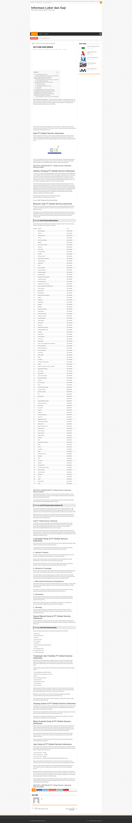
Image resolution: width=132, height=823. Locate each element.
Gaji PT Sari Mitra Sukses (92, 68)
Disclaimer (33, 2)
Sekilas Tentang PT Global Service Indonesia (43, 77)
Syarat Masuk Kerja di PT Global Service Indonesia (44, 89)
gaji (59, 126)
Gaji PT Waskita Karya (91, 63)
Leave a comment (58, 49)
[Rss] (92, 3)
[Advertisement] (76, 21)
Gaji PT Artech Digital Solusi (43, 38)
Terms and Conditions (47, 2)
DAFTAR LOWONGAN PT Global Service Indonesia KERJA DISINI (47, 75)
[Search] (101, 3)
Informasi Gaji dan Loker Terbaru (95, 820)
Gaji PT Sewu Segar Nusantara (93, 46)
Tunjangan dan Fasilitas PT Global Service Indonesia (45, 91)
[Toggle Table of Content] (56, 73)
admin (35, 49)
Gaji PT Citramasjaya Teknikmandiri (70, 808)
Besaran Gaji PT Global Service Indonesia (43, 78)
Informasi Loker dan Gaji (48, 7)
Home (34, 43)
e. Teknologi (39, 88)
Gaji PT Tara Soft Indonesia (92, 57)
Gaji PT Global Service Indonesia (41, 74)
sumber (53, 197)
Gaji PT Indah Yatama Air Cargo (41, 808)
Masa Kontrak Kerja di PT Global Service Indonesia (44, 93)
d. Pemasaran (39, 87)
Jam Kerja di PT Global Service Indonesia (42, 95)
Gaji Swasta (46, 33)
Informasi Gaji (34, 33)
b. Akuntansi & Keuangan (41, 84)
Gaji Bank (40, 33)
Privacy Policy (38, 2)
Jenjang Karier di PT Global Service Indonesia (43, 92)
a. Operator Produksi (40, 83)
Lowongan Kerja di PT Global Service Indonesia (44, 82)
